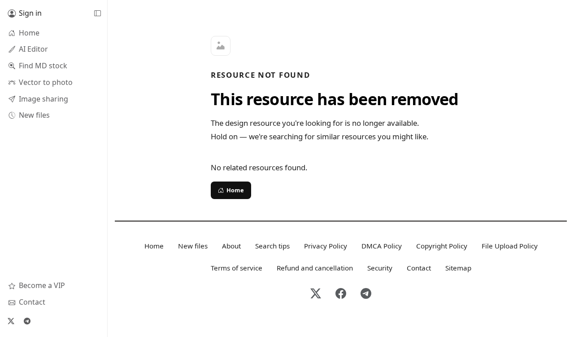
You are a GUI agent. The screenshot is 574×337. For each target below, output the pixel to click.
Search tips (272, 245)
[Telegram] (27, 321)
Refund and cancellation (315, 267)
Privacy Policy (325, 245)
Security (379, 267)
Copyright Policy (441, 245)
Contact (419, 267)
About (231, 245)
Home (235, 190)
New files (193, 245)
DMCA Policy (381, 245)
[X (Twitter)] (11, 321)
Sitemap (458, 267)
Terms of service (236, 267)
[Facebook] (340, 294)
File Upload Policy (510, 245)
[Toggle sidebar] (97, 13)
